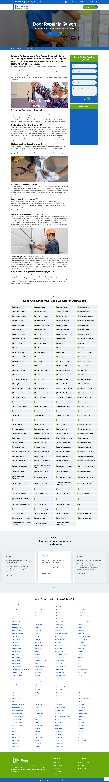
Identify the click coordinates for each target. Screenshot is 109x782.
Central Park (16, 701)
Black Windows (61, 518)
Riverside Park (60, 746)
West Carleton (81, 704)
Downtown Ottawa (40, 610)
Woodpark (80, 734)
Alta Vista (15, 610)
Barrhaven (16, 624)
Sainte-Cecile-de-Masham (85, 621)
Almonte (15, 607)
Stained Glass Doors (18, 352)
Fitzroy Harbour (39, 630)
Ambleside (16, 613)
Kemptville (37, 699)
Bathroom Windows (18, 456)
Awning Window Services (64, 411)
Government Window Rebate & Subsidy (21, 523)
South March (81, 645)
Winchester (81, 728)
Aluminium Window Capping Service (20, 499)
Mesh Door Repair (18, 393)
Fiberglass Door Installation (86, 316)
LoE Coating (16, 438)
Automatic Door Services (64, 402)
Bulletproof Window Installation (21, 504)
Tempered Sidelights (84, 384)
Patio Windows (39, 456)
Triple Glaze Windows (19, 489)
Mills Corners (59, 648)
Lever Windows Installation (64, 447)
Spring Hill (80, 651)
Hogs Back (38, 684)
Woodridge (80, 737)
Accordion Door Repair (85, 352)
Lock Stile (82, 343)
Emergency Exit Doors (19, 370)
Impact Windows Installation (64, 504)
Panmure (58, 701)
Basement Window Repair (42, 429)
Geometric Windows (84, 438)
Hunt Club (37, 690)
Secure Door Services (85, 393)
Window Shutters (40, 424)
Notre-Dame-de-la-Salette (63, 666)
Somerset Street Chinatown (85, 636)
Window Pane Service (19, 429)
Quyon (18, 48)
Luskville (37, 740)
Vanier (79, 681)
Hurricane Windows (84, 504)
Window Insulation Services (86, 477)
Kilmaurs (37, 707)
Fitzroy (37, 627)
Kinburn (37, 710)
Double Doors (61, 375)
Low (36, 734)
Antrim (15, 616)
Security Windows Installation (65, 438)
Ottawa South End (61, 687)
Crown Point (16, 737)
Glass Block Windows (41, 477)
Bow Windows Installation (86, 406)
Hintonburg (38, 681)
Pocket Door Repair (84, 347)
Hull (36, 687)
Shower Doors (39, 334)
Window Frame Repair (41, 442)
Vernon (79, 684)
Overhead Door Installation (64, 397)
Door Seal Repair (39, 388)
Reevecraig (59, 728)
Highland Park (38, 678)
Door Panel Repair (18, 347)
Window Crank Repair (63, 513)
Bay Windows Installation (20, 411)
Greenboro (38, 654)
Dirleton (37, 604)
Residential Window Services (87, 509)
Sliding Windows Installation (42, 411)
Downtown (38, 607)
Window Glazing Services (86, 456)
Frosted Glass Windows (63, 460)
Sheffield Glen (81, 627)
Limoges (37, 722)
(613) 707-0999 (19, 2)
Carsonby (16, 693)
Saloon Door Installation (19, 357)
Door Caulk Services (62, 379)
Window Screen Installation (42, 460)
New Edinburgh (60, 660)
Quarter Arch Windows (19, 493)
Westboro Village (82, 713)
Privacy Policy (57, 771)
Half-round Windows (63, 493)
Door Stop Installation (63, 329)
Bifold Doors (38, 366)
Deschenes (16, 746)
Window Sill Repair (18, 442)
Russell (79, 619)
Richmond (59, 737)
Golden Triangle (39, 645)
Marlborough (59, 621)
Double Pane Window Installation (63, 523)
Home (12, 48)
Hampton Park (38, 657)
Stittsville (80, 654)
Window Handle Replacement (21, 451)
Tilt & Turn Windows (84, 429)
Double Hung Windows (19, 415)
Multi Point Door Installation (64, 393)
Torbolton (80, 666)
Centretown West (18, 710)
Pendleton (59, 704)
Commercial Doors (40, 361)
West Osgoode (82, 707)
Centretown (16, 707)
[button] (51, 587)
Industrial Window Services (64, 509)
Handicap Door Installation (42, 370)
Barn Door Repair (18, 343)
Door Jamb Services (84, 334)
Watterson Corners (83, 696)
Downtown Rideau (40, 613)
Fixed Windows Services (64, 420)
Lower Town (38, 737)
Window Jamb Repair (85, 442)
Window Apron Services (85, 451)
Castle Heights (17, 699)
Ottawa (58, 681)
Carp (14, 687)
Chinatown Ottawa (18, 716)
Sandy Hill (80, 624)
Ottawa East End (60, 684)
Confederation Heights (19, 722)
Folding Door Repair (18, 325)
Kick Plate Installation (85, 361)
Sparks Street (81, 648)
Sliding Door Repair (40, 311)
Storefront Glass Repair (19, 509)
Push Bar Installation (62, 366)
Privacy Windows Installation (87, 460)
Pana (57, 699)
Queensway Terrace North (63, 716)
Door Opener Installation (63, 370)
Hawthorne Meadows (40, 660)
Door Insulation (17, 375)
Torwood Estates (82, 669)
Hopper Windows (62, 429)
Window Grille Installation (86, 433)
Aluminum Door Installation (86, 320)
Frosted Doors (39, 384)
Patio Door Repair (84, 307)
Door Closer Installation (19, 366)
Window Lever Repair (85, 447)
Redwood (58, 725)
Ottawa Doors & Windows (55, 780)
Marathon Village (60, 616)
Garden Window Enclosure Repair (42, 466)
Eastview (37, 619)
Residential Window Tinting (42, 499)
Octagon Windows (84, 493)
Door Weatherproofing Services (21, 388)
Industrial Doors (83, 357)
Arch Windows (61, 489)
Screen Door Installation (85, 388)
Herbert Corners (39, 669)
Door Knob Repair (62, 325)
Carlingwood (16, 684)
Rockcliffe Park (82, 610)
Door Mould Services (85, 379)
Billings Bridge (17, 648)
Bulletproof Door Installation (42, 393)
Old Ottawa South (61, 675)
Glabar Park (38, 642)
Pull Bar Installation (84, 366)
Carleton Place (17, 678)
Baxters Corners (17, 630)
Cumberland (16, 740)
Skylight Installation (18, 471)
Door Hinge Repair (18, 329)
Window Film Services (85, 499)
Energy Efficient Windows (86, 518)
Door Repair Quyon (27, 48)
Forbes (36, 633)
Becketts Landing (18, 633)
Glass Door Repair (62, 316)
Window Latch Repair (85, 513)
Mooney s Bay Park (61, 654)
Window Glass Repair (85, 424)
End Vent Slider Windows (64, 424)
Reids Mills (59, 731)
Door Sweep (60, 347)
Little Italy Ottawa (39, 731)
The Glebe (80, 660)
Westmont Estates (82, 716)
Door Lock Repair (84, 325)
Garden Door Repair (62, 311)
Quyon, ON (95, 2)
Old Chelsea (59, 669)
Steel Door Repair (40, 320)
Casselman (16, 696)
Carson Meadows (18, 690)
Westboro (80, 710)
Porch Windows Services (20, 466)
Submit (84, 99)
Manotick (58, 610)
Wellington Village (82, 701)
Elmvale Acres (38, 624)
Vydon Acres (81, 690)
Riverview (80, 607)
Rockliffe (80, 616)
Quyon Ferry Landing (61, 722)
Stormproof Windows (41, 504)
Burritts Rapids (17, 666)
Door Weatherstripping (19, 334)
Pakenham (59, 696)
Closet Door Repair (62, 352)
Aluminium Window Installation (21, 518)
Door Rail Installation (84, 329)
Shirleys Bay (81, 630)
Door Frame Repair (40, 329)
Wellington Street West (84, 699)
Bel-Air (15, 636)
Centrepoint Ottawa (18, 704)
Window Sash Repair (19, 447)
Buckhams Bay (17, 660)
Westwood (80, 719)
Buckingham (16, 663)
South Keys (81, 642)
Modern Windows (40, 518)
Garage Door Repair (40, 343)
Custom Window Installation (20, 420)
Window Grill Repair (62, 433)
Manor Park (59, 607)
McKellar (58, 636)
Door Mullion (38, 347)
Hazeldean (38, 663)
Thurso (79, 663)
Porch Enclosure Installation (64, 466)
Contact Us (56, 774)
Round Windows (83, 489)
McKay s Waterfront (61, 633)
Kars (36, 696)
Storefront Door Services (64, 361)
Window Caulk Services (19, 483)
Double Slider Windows (85, 415)
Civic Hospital (17, 719)
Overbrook (59, 693)
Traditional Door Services (20, 379)
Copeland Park (17, 728)
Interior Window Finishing (42, 433)
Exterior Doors (39, 338)
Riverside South (82, 604)
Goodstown (38, 648)
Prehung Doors (17, 384)
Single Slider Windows (63, 415)
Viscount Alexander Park (84, 687)
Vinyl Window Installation (64, 406)
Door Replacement (62, 307)
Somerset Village (82, 639)
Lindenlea (37, 728)
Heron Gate (38, 672)
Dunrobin (37, 616)
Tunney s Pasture (82, 672)
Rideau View (59, 743)
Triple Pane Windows (41, 523)
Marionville (59, 619)
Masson (58, 630)
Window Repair (83, 402)
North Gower (59, 663)
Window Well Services (85, 471)
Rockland (80, 613)
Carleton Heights (17, 675)
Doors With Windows (19, 338)
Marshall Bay (59, 624)
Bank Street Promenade (19, 621)
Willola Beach (81, 725)
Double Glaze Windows (85, 483)
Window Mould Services (41, 483)
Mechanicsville (60, 639)
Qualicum (58, 713)
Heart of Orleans (39, 666)
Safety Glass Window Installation (19, 477)
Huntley (37, 693)
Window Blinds (83, 420)
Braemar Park (17, 651)
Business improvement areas (21, 669)
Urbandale (80, 678)
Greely (36, 651)
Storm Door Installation (41, 316)
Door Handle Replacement (42, 325)
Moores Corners (60, 657)
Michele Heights (60, 645)
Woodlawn (80, 731)
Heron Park (38, 675)
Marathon (58, 613)
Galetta (37, 636)
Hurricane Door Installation (20, 402)
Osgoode (58, 678)
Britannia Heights (17, 657)
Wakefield (80, 693)
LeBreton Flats (39, 713)
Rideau (58, 740)
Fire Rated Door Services (42, 402)
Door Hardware (83, 370)
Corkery (15, 731)
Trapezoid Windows (40, 493)
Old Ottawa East (60, 672)
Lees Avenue (38, 716)
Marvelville (59, 627)
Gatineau (37, 639)
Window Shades (17, 424)
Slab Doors (38, 357)
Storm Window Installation (86, 466)
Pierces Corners (60, 707)
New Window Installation (20, 406)
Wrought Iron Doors (62, 357)
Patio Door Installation (85, 311)
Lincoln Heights (39, 725)
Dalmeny (15, 743)
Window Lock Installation (42, 451)
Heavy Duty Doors (40, 397)
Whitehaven (81, 722)
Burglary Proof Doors (19, 397)
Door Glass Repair (62, 334)
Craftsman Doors (39, 379)
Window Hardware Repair (64, 477)
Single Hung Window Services (43, 415)
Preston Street (60, 710)
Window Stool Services (63, 442)
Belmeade (16, 645)
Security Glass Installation (42, 438)
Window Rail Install (40, 447)
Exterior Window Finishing (20, 433)
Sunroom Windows (62, 471)
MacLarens (38, 743)
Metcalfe (58, 642)
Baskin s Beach (17, 627)
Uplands (80, 675)
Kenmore (37, 701)
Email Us (84, 2)
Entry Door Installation (19, 311)
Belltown (15, 642)
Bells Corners (16, 639)
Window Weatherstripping (64, 451)
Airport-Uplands (17, 604)
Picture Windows (39, 420)
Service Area (56, 768)
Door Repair (16, 307)
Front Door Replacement (86, 338)
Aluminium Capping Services (64, 388)
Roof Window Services (41, 471)
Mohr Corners (60, 651)
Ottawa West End (61, 690)
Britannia (15, 654)
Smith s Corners (82, 633)
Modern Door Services (63, 320)
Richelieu (58, 734)
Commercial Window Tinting (64, 499)
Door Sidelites (83, 375)
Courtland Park (17, 734)
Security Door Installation (42, 352)
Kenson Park (38, 704)
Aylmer (15, 619)
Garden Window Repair (63, 456)
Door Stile (60, 343)
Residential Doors (18, 361)
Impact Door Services (85, 397)
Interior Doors (61, 338)
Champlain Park (17, 713)
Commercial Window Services (21, 513)
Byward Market (17, 672)
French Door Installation (19, 316)
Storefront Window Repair (42, 509)
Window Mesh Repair (19, 460)
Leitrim (36, 719)
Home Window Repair (41, 513)
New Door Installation (41, 307)
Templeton (80, 657)
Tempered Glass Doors (63, 384)
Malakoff (37, 746)
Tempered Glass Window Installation (64, 483)
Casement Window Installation (87, 411)
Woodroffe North (82, 740)
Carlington (16, 681)
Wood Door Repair (18, 320)
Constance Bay (17, 725)
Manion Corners (60, 604)
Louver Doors (39, 375)
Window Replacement (41, 406)
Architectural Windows (41, 489)
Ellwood (37, 621)
